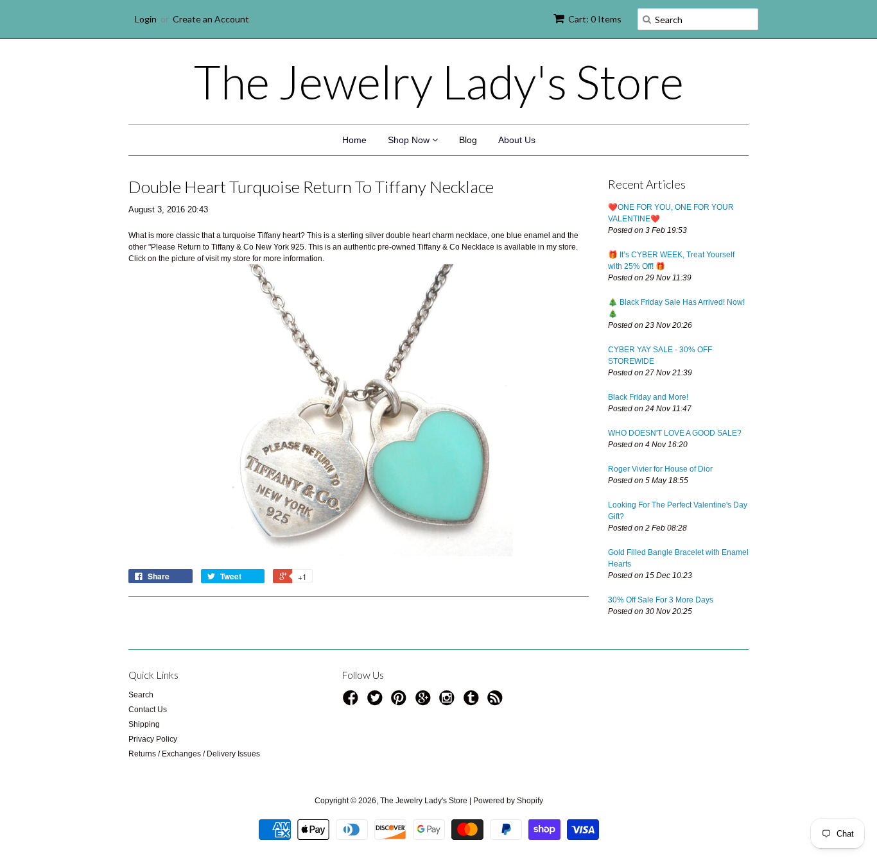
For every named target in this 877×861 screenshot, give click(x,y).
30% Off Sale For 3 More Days (660, 599)
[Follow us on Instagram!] (448, 701)
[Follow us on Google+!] (425, 701)
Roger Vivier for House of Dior (660, 469)
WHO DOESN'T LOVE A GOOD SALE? (675, 433)
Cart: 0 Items (594, 18)
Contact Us (147, 709)
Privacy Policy (152, 739)
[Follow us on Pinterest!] (400, 701)
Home (354, 140)
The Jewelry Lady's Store (439, 81)
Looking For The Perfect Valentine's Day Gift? (677, 510)
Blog (468, 140)
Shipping (144, 724)
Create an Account (211, 18)
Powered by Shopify (508, 800)
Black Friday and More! (648, 397)
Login (146, 18)
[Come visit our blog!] (473, 701)
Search (140, 694)
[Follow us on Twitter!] (376, 701)
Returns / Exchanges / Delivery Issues (194, 753)
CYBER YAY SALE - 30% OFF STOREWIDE (660, 355)
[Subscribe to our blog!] (497, 701)
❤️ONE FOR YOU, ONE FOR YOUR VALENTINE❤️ (671, 213)
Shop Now (410, 140)
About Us (516, 140)
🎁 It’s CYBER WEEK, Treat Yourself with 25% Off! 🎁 (671, 260)
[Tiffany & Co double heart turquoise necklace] (358, 410)
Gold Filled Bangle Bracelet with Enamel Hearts (678, 558)
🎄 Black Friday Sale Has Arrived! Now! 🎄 (676, 308)
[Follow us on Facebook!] (352, 701)
